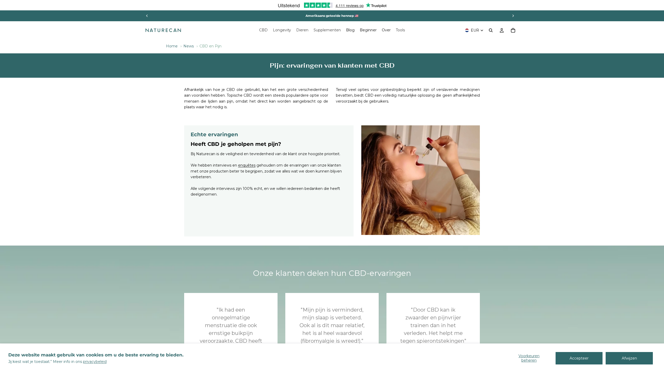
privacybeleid (95, 361)
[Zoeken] (490, 30)
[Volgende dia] (513, 15)
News (188, 46)
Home (172, 46)
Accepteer (579, 358)
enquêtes (246, 165)
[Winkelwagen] (513, 30)
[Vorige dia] (147, 15)
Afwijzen (629, 358)
